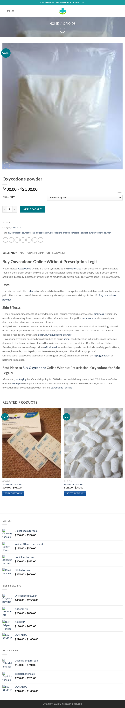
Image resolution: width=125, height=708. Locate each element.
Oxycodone (24, 268)
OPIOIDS (69, 23)
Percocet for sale (73, 484)
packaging (21, 379)
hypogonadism (102, 355)
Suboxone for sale (11, 484)
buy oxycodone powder (58, 334)
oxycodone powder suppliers (49, 232)
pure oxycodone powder (100, 232)
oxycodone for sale (61, 387)
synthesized (74, 268)
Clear (120, 192)
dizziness (99, 313)
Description (9, 253)
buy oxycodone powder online (21, 232)
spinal (67, 338)
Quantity (8, 197)
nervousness (89, 318)
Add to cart (32, 209)
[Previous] (2, 455)
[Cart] (121, 11)
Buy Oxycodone (34, 368)
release (32, 291)
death (41, 334)
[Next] (122, 455)
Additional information (35, 253)
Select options (13, 493)
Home (54, 23)
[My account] (115, 11)
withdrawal (50, 347)
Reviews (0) (58, 253)
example (17, 383)
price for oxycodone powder (75, 232)
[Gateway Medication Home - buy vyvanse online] (62, 11)
